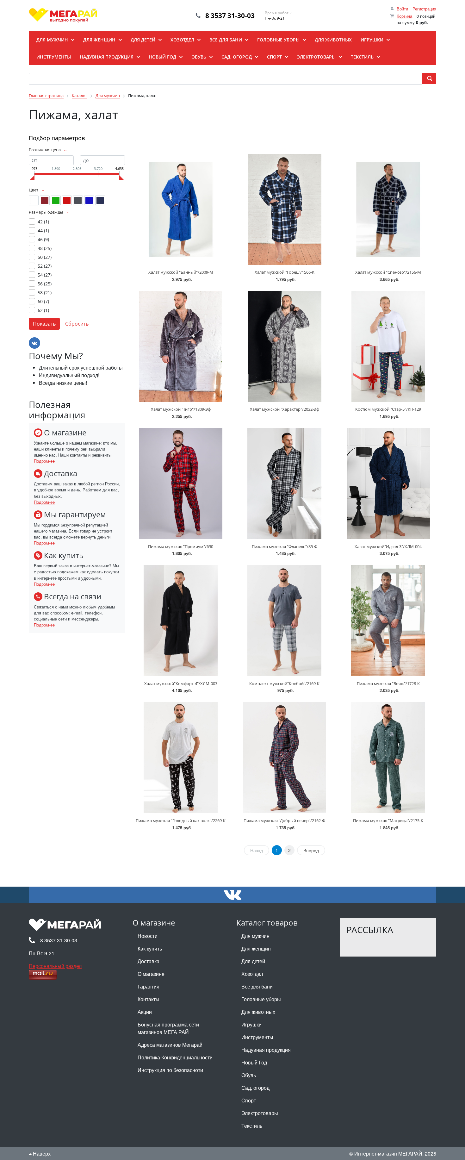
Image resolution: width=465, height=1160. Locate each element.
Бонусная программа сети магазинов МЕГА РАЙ (168, 1028)
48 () (45, 248)
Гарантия (148, 986)
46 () (43, 239)
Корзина (404, 16)
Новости (148, 935)
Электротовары (259, 1113)
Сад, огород (255, 1087)
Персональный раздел (55, 966)
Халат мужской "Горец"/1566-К (284, 272)
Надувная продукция (266, 1049)
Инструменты (257, 1037)
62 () (43, 310)
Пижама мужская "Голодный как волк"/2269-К (181, 820)
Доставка (148, 961)
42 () (43, 222)
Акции (145, 1011)
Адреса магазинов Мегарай (170, 1044)
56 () (45, 284)
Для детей (253, 961)
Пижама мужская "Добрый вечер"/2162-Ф (284, 820)
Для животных (258, 1011)
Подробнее (44, 461)
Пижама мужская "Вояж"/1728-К (388, 683)
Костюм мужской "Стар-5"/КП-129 (388, 409)
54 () (45, 275)
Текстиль (251, 1125)
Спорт (248, 1100)
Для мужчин (255, 935)
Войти (402, 9)
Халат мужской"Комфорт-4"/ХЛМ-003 (180, 683)
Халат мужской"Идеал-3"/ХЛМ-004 (388, 546)
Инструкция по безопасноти (170, 1070)
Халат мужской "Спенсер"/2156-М (388, 272)
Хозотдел (252, 973)
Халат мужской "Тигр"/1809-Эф (181, 409)
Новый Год (254, 1062)
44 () (43, 231)
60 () (43, 301)
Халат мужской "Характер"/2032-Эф (284, 409)
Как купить (150, 948)
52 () (45, 266)
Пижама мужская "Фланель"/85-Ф (284, 546)
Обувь (248, 1075)
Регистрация (424, 9)
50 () (45, 257)
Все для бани (257, 986)
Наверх (41, 1153)
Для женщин (256, 948)
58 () (45, 293)
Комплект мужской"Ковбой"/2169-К (284, 683)
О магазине (151, 973)
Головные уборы (261, 999)
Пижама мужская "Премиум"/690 (180, 546)
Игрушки (251, 1024)
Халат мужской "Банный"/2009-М (180, 272)
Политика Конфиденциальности (175, 1057)
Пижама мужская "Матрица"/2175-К (388, 820)
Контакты (148, 999)
